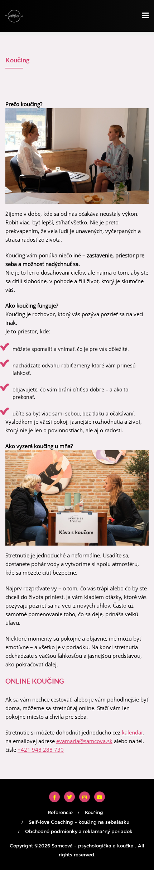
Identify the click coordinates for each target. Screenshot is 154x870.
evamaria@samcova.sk (84, 741)
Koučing (94, 812)
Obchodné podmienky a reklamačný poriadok (79, 831)
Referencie (60, 812)
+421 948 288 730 (41, 749)
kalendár (132, 732)
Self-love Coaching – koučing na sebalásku (79, 822)
